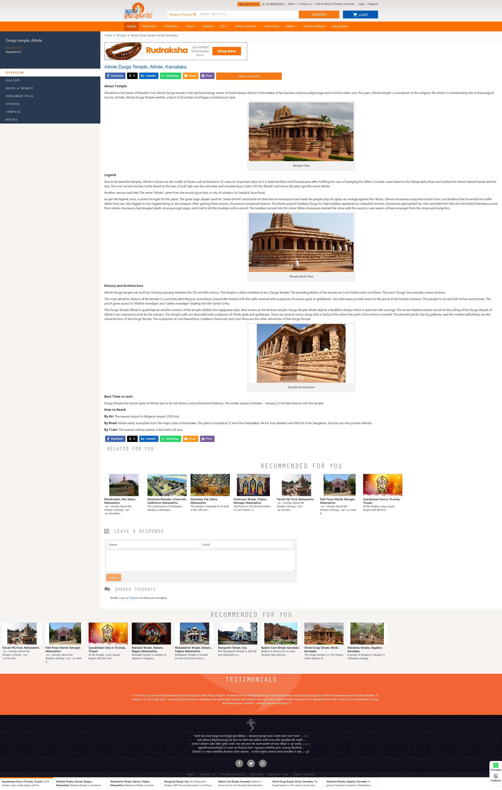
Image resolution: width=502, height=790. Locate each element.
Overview (15, 72)
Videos (208, 26)
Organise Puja (20, 96)
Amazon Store (249, 4)
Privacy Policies (233, 775)
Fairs (290, 26)
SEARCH (319, 14)
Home (291, 4)
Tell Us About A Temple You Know (335, 4)
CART (363, 15)
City (223, 26)
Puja (190, 26)
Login (361, 4)
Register (373, 4)
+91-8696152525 (274, 4)
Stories (170, 26)
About (191, 775)
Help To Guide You (249, 76)
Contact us (305, 4)
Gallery (13, 80)
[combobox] (249, 14)
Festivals (272, 26)
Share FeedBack (304, 775)
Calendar (340, 26)
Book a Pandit (314, 26)
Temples (149, 26)
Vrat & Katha (245, 26)
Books (12, 119)
